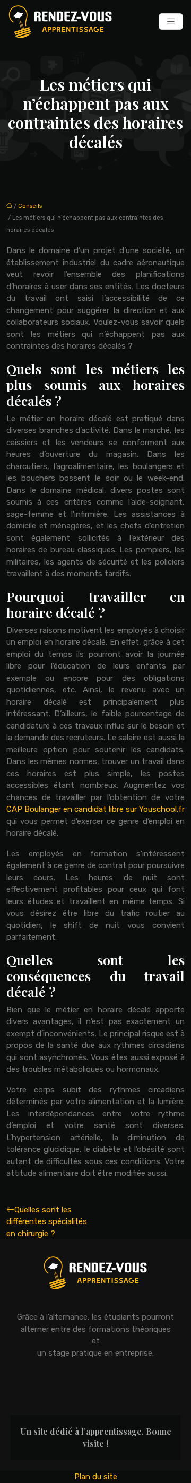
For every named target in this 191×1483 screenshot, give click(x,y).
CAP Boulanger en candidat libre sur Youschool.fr (95, 809)
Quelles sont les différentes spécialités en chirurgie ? (46, 1221)
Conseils (30, 206)
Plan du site (95, 1476)
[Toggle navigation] (171, 21)
